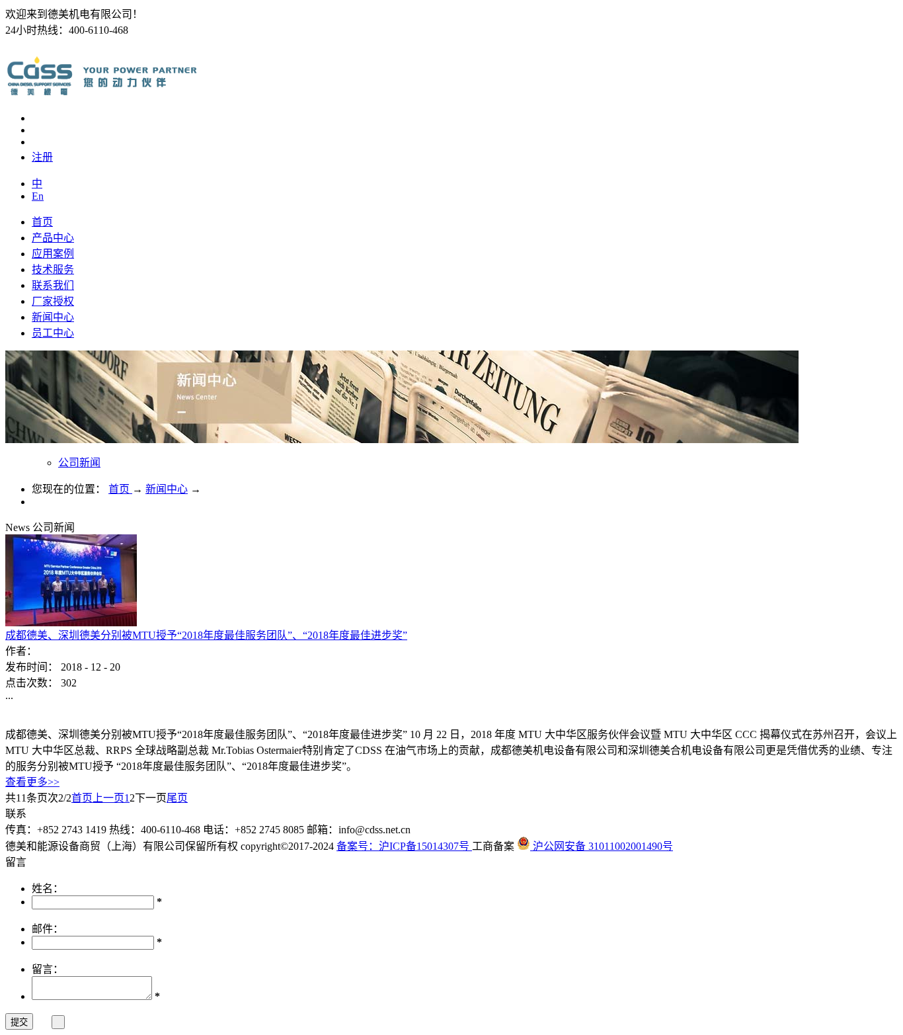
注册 (42, 157)
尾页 (177, 798)
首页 (42, 222)
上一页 (108, 798)
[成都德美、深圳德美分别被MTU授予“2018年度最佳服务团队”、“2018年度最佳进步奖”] (71, 622)
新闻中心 (166, 489)
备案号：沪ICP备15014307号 (404, 846)
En (38, 196)
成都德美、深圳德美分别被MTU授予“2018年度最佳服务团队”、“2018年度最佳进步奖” (206, 635)
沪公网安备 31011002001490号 (601, 846)
